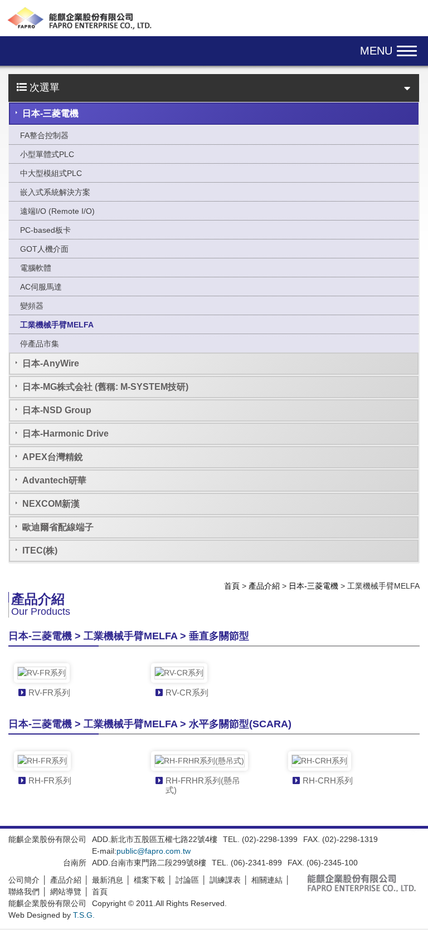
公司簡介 (24, 879)
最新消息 (107, 879)
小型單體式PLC (47, 154)
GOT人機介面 (44, 248)
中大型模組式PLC (51, 173)
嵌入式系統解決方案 (55, 192)
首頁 (232, 585)
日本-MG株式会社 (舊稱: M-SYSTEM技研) (105, 386)
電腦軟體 (35, 267)
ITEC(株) (39, 550)
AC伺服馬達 (41, 286)
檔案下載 (149, 879)
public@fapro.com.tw (153, 850)
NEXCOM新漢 (51, 503)
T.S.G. (84, 915)
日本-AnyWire (50, 363)
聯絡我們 (24, 891)
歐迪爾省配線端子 (58, 527)
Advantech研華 (54, 480)
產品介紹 (264, 585)
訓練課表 (225, 879)
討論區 (187, 879)
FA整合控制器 (44, 135)
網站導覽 (65, 891)
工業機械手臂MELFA (57, 324)
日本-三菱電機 (50, 113)
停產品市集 (39, 343)
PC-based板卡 (45, 230)
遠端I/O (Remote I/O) (57, 211)
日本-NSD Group (56, 410)
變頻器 (31, 305)
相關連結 (267, 879)
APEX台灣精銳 (52, 457)
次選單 (43, 87)
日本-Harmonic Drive (65, 433)
